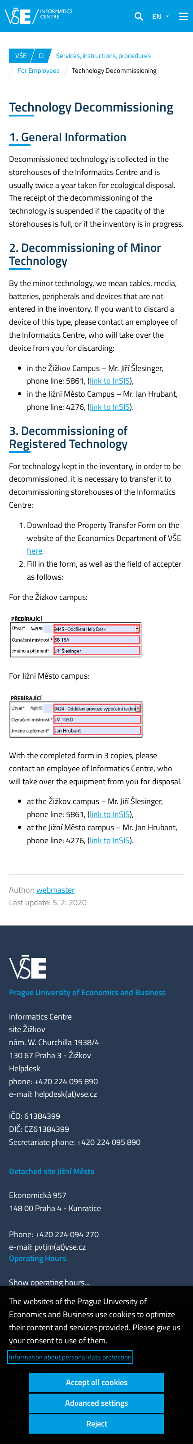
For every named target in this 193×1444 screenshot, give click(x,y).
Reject (96, 1423)
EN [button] (156, 16)
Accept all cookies (96, 1382)
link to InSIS (110, 381)
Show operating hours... (49, 1282)
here (34, 551)
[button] (138, 16)
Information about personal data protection (70, 1357)
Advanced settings (96, 1403)
